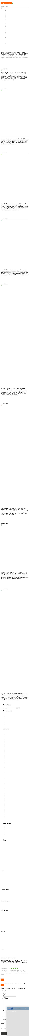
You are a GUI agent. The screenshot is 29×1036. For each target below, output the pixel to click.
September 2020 (9, 774)
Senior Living (7, 35)
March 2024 (8, 747)
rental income (6, 865)
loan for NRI (8, 858)
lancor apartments (8, 856)
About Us (6, 42)
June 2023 (8, 757)
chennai (22, 847)
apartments (11, 844)
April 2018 (8, 809)
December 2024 (9, 739)
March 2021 (8, 771)
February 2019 (9, 796)
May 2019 (8, 793)
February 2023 (9, 762)
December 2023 (9, 751)
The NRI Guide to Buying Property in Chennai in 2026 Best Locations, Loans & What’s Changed (16, 725)
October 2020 (9, 773)
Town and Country (11, 25)
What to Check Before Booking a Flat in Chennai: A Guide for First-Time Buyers (17, 714)
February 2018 (9, 811)
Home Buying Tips (10, 829)
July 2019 (8, 790)
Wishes (7, 837)
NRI (7, 833)
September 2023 (9, 755)
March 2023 (8, 761)
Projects (5, 22)
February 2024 (9, 749)
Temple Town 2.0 (10, 30)
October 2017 (9, 816)
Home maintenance (16, 853)
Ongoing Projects (10, 23)
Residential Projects (11, 32)
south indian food (13, 867)
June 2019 (8, 792)
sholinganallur (12, 865)
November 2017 (9, 815)
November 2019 (9, 785)
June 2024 (8, 745)
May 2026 (8, 735)
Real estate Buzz (9, 835)
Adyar (8, 14)
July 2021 (8, 769)
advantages (16, 843)
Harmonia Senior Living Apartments (14, 37)
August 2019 (8, 789)
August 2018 (8, 804)
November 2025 (9, 736)
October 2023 (9, 753)
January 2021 (9, 772)
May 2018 (8, 808)
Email (4, 993)
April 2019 (8, 794)
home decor (14, 850)
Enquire (2, 976)
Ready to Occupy (7, 21)
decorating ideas (12, 849)
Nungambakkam (10, 17)
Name (4, 990)
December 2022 (9, 765)
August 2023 (8, 756)
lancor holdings (18, 856)
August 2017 (8, 819)
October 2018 (9, 801)
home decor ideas (22, 850)
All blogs (8, 826)
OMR (13, 860)
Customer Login (10, 43)
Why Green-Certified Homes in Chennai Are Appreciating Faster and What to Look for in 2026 (16, 723)
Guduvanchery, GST (11, 10)
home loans (6, 852)
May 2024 (8, 746)
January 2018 (9, 812)
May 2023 (8, 758)
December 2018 (9, 799)
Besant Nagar (9, 12)
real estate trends (22, 864)
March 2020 (8, 781)
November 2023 (9, 752)
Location (6, 6)
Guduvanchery (9, 850)
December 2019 (9, 784)
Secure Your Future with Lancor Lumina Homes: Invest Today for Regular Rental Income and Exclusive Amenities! (14, 65)
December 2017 (9, 814)
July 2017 (8, 820)
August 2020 (8, 776)
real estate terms (14, 864)
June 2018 (8, 806)
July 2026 (8, 733)
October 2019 (9, 787)
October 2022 (9, 767)
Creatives (8, 827)
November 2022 (9, 766)
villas (13, 868)
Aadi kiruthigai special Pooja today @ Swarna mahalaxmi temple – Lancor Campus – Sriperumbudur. (13, 585)
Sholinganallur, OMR (11, 9)
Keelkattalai (9, 20)
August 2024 (8, 742)
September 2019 (9, 788)
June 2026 (8, 734)
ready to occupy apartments (18, 860)
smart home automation (19, 865)
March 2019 (8, 795)
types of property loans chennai (21, 867)
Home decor (8, 830)
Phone (4, 995)
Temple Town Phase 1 (11, 28)
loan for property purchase (15, 858)
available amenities (17, 844)
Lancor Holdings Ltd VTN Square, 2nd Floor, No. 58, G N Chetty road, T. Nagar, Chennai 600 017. (6, 953)
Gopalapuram (9, 16)
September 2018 (9, 803)
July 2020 (8, 777)
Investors (6, 39)
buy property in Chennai (14, 847)
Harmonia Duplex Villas (12, 38)
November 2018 (9, 800)
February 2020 (9, 782)
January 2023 (9, 763)
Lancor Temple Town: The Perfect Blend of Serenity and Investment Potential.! (12, 520)
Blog (5, 41)
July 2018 (8, 805)
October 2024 (9, 740)
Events (7, 828)
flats (16, 849)
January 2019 (9, 798)
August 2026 (8, 731)
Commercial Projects (11, 33)
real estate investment (16, 862)
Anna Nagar (9, 19)
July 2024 (8, 744)
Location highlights (10, 832)
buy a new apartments (21, 846)
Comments (5, 998)
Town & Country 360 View (12, 26)
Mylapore (9, 8)
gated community (20, 849)
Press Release (9, 834)
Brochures (6, 44)
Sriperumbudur (10, 11)
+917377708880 (4, 5)
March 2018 (8, 810)
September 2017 (9, 817)
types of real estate (7, 868)
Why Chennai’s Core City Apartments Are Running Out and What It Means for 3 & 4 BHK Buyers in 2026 (17, 720)
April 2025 (8, 738)
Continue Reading (4, 60)
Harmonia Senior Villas (12, 36)
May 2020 (8, 779)
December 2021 (9, 768)
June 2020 (8, 778)
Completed (6, 31)
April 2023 (8, 760)
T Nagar (8, 15)
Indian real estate (17, 855)
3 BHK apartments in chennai (8, 843)
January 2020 (9, 783)
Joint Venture (7, 46)
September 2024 (9, 741)
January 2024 (9, 750)
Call (1, 977)
